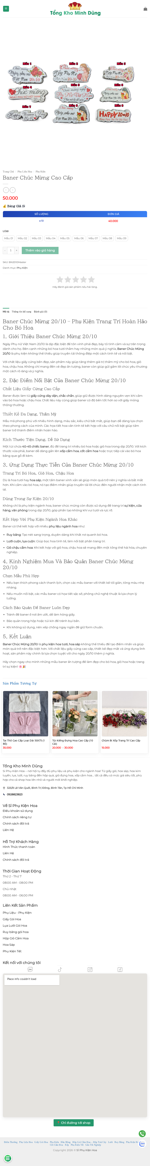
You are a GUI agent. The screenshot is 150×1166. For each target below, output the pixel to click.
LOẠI (6, 231)
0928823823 (14, 794)
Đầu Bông (66, 1142)
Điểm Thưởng (11, 1142)
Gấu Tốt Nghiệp (93, 1145)
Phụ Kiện (40, 171)
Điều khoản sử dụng (18, 811)
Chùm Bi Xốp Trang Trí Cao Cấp (121, 740)
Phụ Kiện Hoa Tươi (135, 1142)
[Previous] (3, 723)
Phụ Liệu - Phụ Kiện (17, 912)
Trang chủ (8, 171)
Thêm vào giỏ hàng (40, 250)
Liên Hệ (8, 830)
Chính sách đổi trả (16, 823)
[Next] (147, 723)
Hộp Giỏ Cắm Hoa (16, 938)
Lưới (110, 1142)
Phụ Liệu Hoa (25, 171)
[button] (6, 9)
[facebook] (120, 969)
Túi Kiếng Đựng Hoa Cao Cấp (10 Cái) (72, 742)
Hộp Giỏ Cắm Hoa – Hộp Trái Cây (89, 1142)
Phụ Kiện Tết (12, 951)
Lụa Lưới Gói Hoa (15, 925)
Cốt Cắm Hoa (56, 1145)
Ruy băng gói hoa (16, 932)
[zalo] (30, 969)
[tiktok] (60, 969)
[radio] (8, 238)
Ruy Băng (119, 1142)
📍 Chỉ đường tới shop (74, 1123)
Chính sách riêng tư (17, 817)
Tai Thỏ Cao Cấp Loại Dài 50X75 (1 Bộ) (24, 742)
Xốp (67, 1145)
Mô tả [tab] (6, 311)
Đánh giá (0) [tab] (40, 311)
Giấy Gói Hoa (12, 919)
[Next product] (6, 190)
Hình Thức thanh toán (19, 847)
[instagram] (90, 969)
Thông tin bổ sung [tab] (21, 311)
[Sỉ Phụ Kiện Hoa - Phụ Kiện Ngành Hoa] (75, 9)
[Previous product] (12, 190)
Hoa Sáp (9, 944)
